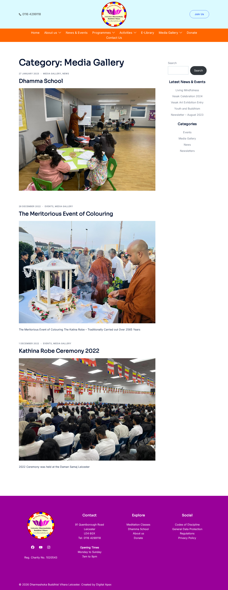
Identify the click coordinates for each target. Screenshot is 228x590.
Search (172, 63)
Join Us (199, 14)
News (65, 73)
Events (49, 206)
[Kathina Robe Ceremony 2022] (87, 409)
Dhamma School (41, 81)
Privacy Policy (187, 538)
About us (50, 32)
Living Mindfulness (187, 90)
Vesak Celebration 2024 (187, 96)
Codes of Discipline (187, 524)
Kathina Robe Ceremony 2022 (59, 351)
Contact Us (114, 37)
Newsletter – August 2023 (187, 114)
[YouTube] (41, 547)
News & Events (77, 32)
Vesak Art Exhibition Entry (187, 102)
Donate (192, 32)
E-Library (147, 32)
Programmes (101, 32)
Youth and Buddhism (187, 108)
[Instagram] (49, 547)
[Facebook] (33, 547)
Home (35, 32)
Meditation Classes (138, 524)
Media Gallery (168, 32)
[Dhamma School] (87, 139)
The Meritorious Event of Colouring (66, 213)
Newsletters (187, 150)
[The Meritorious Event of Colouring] (87, 272)
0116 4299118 (31, 14)
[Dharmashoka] (114, 14)
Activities (126, 32)
